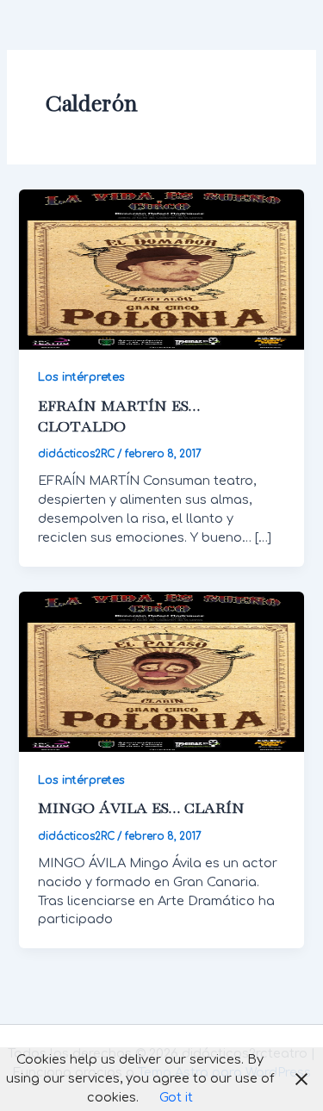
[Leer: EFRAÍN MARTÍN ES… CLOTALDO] (161, 269)
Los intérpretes (81, 377)
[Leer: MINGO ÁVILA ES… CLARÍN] (161, 671)
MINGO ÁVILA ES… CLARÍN (141, 809)
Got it (176, 1097)
